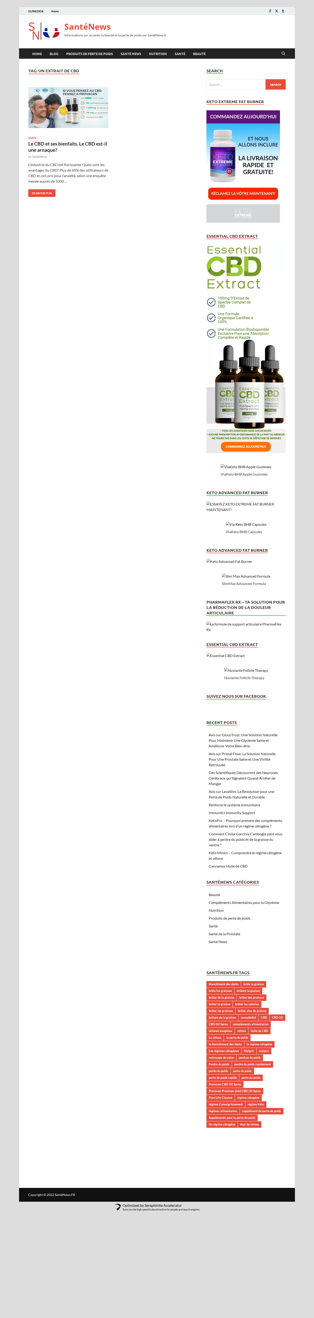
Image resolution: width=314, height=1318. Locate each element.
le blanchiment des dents (225, 1044)
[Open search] (283, 53)
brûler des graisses (251, 997)
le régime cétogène (259, 1044)
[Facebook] (270, 11)
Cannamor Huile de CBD (228, 866)
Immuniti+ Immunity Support (232, 812)
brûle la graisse (253, 984)
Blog (54, 54)
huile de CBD (259, 1031)
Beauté (199, 54)
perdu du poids (218, 1071)
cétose (241, 1031)
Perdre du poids (219, 1064)
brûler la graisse (219, 1004)
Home (55, 11)
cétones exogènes (220, 1031)
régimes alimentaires (223, 1111)
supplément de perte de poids (261, 1111)
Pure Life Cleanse (220, 1097)
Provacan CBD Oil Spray (225, 1084)
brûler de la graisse (221, 997)
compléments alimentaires (250, 1024)
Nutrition (158, 54)
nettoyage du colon (221, 1057)
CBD (264, 1017)
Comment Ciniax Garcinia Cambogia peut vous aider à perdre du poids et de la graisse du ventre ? (246, 839)
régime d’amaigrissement (226, 1104)
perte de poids (242, 1071)
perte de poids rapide (223, 1077)
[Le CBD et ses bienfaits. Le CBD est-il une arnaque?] (68, 108)
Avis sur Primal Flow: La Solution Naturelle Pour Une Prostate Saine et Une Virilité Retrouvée (242, 759)
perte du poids (251, 1077)
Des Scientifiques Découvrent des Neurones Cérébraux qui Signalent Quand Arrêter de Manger (243, 778)
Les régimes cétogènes (224, 1051)
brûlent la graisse (248, 991)
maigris (264, 1051)
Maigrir (249, 1051)
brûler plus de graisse (252, 1011)
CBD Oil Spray (218, 1024)
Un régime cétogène (222, 1124)
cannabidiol (248, 1017)
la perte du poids (237, 1037)
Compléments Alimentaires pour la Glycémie (244, 902)
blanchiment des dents (224, 984)
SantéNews (87, 26)
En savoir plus (40, 192)
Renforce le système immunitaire (234, 805)
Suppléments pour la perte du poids (232, 1117)
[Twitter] (276, 11)
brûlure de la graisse (222, 1017)
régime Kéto (256, 1104)
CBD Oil (277, 1017)
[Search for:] (246, 84)
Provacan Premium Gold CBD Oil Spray (235, 1091)
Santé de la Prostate (224, 934)
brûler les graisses (221, 1011)
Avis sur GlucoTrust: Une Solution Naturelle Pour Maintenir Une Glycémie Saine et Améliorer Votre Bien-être (243, 740)
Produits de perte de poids (89, 54)
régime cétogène (248, 1097)
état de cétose (249, 1124)
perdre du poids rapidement (252, 1064)
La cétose (215, 1037)
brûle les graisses (220, 991)
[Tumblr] (283, 11)
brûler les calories (247, 1004)
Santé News (131, 54)
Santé (180, 54)
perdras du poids (250, 1057)
